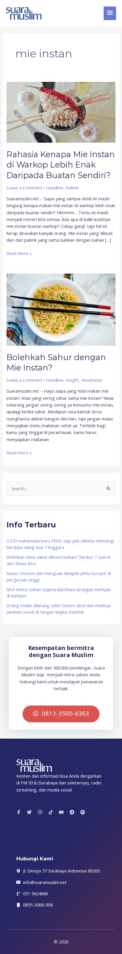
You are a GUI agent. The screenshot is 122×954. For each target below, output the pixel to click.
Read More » (19, 253)
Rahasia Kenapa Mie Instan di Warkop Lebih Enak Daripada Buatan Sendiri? (61, 164)
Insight (72, 380)
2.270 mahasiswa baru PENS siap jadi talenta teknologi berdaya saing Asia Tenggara (60, 544)
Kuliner (72, 188)
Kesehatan (91, 380)
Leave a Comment (24, 188)
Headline (54, 188)
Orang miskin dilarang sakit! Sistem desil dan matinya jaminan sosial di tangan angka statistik (59, 608)
